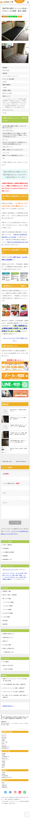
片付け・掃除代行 (7, 544)
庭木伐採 (5, 620)
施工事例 (3, 740)
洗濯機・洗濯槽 (6, 579)
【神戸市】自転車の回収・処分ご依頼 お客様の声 (22, 461)
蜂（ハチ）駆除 (7, 598)
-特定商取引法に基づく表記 (6, 777)
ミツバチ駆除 (8, 609)
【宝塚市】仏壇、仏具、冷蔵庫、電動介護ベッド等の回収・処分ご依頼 (18, 433)
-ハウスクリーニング (5, 759)
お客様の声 (4, 16)
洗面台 (20, 575)
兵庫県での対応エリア (8, 633)
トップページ (4, 734)
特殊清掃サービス (7, 559)
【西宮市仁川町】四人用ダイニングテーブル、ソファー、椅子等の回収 (18, 426)
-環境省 (3, 782)
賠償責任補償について (6, 746)
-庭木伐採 (3, 764)
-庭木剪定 (3, 765)
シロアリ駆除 (6, 616)
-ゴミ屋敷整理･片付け (5, 756)
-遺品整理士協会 (4, 787)
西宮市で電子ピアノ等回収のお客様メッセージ (18, 410)
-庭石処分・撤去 (4, 758)
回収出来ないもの (9, 652)
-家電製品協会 (4, 785)
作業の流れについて (8, 637)
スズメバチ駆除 (8, 606)
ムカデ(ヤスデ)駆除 (8, 613)
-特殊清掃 (3, 761)
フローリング (5, 573)
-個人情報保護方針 (5, 775)
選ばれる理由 (4, 737)
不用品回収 (6, 548)
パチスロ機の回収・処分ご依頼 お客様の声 (14, 684)
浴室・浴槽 (15, 575)
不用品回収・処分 (13, 16)
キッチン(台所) (19, 573)
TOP (14, 717)
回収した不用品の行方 (8, 648)
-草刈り (3, 767)
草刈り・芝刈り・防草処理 (9, 595)
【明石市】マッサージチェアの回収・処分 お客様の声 (18, 418)
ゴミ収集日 (6, 661)
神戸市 (19, 16)
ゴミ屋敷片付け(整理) (8, 552)
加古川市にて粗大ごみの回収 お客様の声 (18, 449)
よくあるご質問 (7, 644)
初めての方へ (4, 735)
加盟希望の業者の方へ (8, 706)
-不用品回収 (4, 753)
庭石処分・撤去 (7, 591)
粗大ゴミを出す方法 (8, 665)
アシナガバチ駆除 (9, 602)
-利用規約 (3, 774)
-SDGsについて (4, 784)
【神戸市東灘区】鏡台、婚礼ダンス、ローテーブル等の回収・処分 (18, 441)
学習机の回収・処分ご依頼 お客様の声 (8, 461)
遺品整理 (5, 555)
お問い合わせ (4, 745)
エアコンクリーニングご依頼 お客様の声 (13, 688)
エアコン (12, 573)
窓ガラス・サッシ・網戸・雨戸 (18, 577)
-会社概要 (3, 772)
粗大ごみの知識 (8, 669)
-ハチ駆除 (3, 762)
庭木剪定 (5, 624)
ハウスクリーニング (10, 569)
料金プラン (6, 641)
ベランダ (7, 577)
